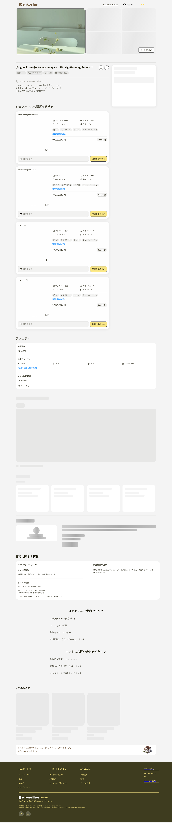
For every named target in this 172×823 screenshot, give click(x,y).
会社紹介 (83, 775)
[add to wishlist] (105, 115)
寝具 (20, 779)
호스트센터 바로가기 (110, 5)
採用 (82, 779)
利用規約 (52, 779)
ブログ (21, 783)
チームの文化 (85, 783)
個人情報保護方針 (56, 775)
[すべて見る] (51, 31)
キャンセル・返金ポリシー (59, 783)
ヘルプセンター (24, 787)
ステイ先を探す (24, 775)
